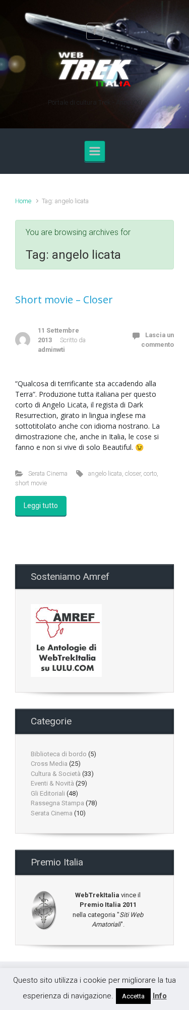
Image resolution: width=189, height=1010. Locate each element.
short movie (31, 483)
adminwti (51, 349)
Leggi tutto (41, 505)
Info (160, 995)
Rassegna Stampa (57, 803)
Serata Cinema (48, 473)
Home (23, 201)
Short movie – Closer (64, 299)
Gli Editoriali (48, 793)
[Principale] (94, 151)
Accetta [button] (133, 996)
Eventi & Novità (52, 783)
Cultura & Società (56, 773)
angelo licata (105, 473)
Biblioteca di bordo (59, 754)
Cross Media (49, 763)
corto (150, 473)
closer (133, 473)
